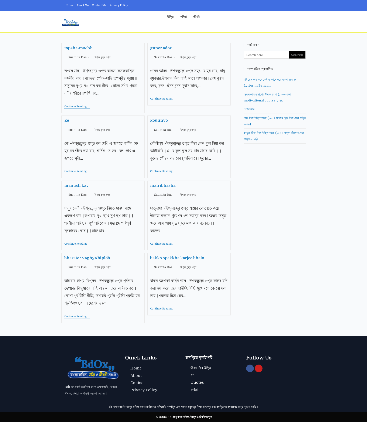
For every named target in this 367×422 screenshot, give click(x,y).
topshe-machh (78, 48)
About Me (83, 5)
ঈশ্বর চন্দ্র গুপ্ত (102, 57)
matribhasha (162, 185)
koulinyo (159, 120)
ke (66, 120)
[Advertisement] (275, 216)
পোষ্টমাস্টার (249, 109)
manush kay (76, 185)
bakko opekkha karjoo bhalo (177, 258)
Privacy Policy (119, 5)
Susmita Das (77, 57)
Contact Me (99, 5)
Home (69, 5)
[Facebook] (250, 368)
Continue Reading (77, 106)
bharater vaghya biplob (87, 258)
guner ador (161, 48)
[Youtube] (259, 368)
